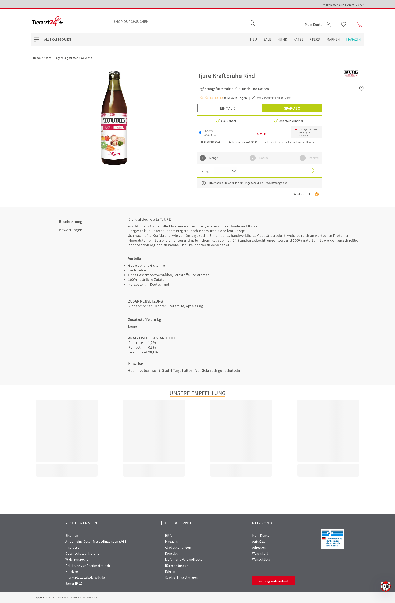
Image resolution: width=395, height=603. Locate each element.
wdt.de (100, 577)
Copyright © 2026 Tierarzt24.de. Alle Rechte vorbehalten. (67, 597)
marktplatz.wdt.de (79, 577)
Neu (253, 39)
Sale (267, 39)
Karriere (71, 571)
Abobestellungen (178, 547)
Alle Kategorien (57, 39)
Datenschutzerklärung (82, 553)
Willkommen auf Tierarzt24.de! (343, 5)
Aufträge (259, 541)
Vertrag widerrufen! (273, 581)
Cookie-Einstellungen (181, 577)
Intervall (314, 158)
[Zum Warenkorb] (360, 24)
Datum (263, 158)
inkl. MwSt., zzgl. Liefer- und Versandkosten (290, 142)
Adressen (259, 547)
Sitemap (71, 535)
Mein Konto (261, 535)
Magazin (353, 39)
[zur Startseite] (47, 21)
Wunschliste (261, 559)
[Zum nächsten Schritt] (313, 170)
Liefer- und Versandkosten (184, 559)
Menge (213, 158)
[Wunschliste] (343, 24)
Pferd (315, 39)
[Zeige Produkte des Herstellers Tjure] (351, 80)
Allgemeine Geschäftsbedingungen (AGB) (96, 541)
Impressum (73, 547)
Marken (333, 39)
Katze (299, 39)
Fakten (170, 571)
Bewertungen (70, 229)
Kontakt (171, 553)
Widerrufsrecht (76, 559)
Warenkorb (260, 553)
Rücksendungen (177, 565)
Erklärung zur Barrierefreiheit (87, 565)
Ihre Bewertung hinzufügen (274, 97)
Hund (282, 39)
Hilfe (169, 535)
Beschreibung (70, 221)
